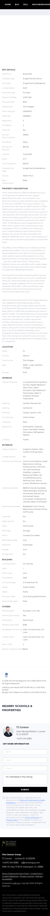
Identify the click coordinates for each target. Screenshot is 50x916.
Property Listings (27, 876)
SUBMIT (25, 789)
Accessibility (7, 879)
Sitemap (38, 876)
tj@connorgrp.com (30, 862)
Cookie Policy (36, 874)
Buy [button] (17, 4)
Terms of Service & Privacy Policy (15, 874)
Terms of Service (32, 817)
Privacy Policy (12, 820)
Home (8, 4)
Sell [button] (25, 4)
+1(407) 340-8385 (24, 738)
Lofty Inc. (16, 883)
